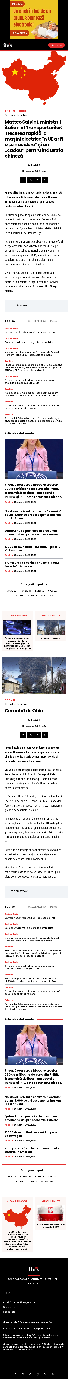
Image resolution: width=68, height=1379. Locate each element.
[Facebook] (23, 180)
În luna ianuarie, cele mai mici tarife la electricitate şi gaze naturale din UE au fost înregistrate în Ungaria (17, 643)
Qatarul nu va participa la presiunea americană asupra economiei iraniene (32, 407)
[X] (30, 180)
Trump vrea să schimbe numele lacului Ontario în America (32, 564)
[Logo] (8, 44)
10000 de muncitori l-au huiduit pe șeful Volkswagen (33, 548)
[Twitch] (38, 1375)
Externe (9, 414)
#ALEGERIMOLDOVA (37, 321)
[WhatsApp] (45, 180)
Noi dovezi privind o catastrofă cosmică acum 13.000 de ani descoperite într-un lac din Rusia (31, 394)
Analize (10, 111)
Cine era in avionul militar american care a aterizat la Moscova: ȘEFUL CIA (29, 381)
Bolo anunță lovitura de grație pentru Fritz (29, 342)
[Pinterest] (37, 180)
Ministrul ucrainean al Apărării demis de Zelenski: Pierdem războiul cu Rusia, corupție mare (32, 353)
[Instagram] (23, 1375)
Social (23, 111)
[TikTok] (30, 1375)
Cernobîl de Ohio (50, 638)
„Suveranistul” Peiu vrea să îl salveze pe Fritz (30, 332)
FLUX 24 (35, 165)
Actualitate (11, 328)
